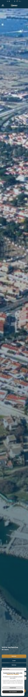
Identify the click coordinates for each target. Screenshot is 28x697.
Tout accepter (13, 691)
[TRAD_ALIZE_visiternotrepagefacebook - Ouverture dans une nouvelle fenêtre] (7, 1)
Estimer (14, 665)
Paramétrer (13, 687)
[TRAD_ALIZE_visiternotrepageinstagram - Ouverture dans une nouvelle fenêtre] (9, 1)
